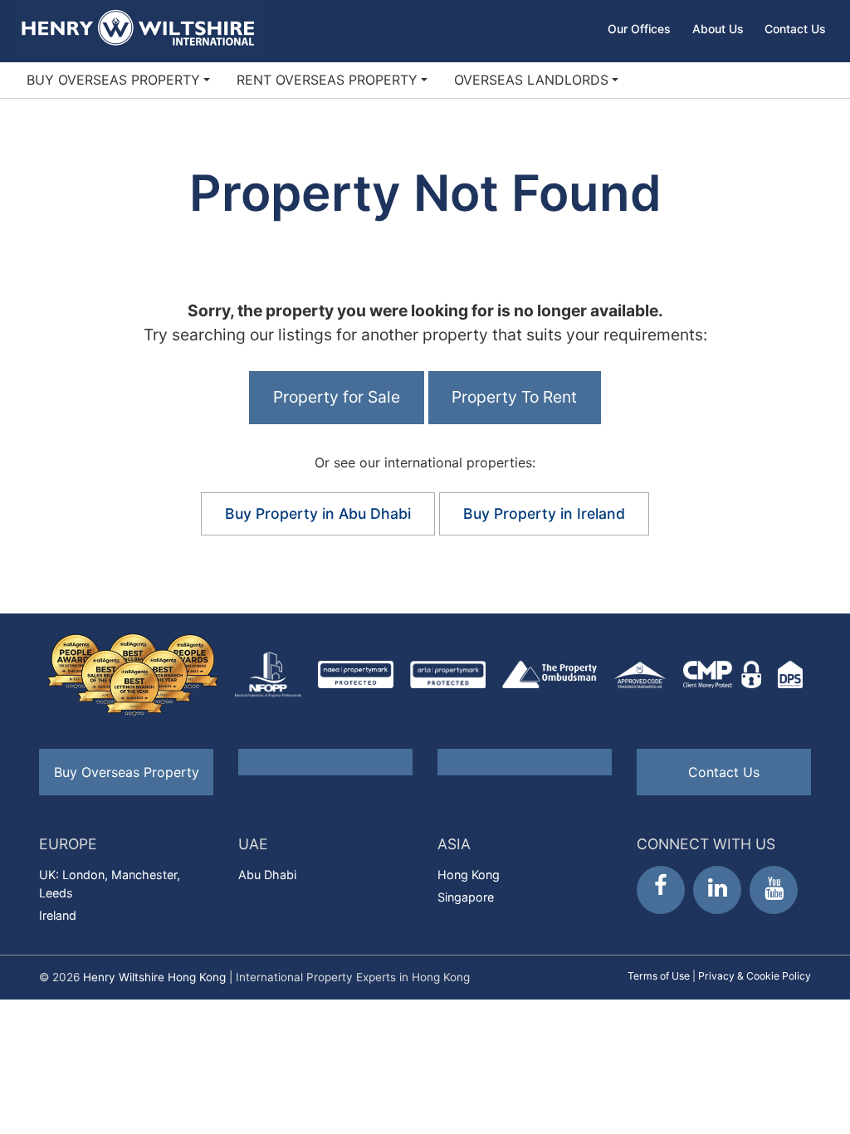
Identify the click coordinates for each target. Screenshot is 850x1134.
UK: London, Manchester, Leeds (109, 884)
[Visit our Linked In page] (717, 890)
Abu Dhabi (267, 875)
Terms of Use (659, 976)
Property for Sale (336, 397)
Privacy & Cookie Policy (754, 976)
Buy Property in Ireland (544, 513)
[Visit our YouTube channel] (774, 890)
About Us (718, 29)
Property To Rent (514, 397)
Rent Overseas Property (327, 79)
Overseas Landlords (531, 79)
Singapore (465, 897)
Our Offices (639, 29)
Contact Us (795, 29)
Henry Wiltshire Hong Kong (154, 977)
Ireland (57, 915)
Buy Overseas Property (113, 79)
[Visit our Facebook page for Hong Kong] (661, 890)
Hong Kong (468, 875)
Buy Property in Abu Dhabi (318, 513)
